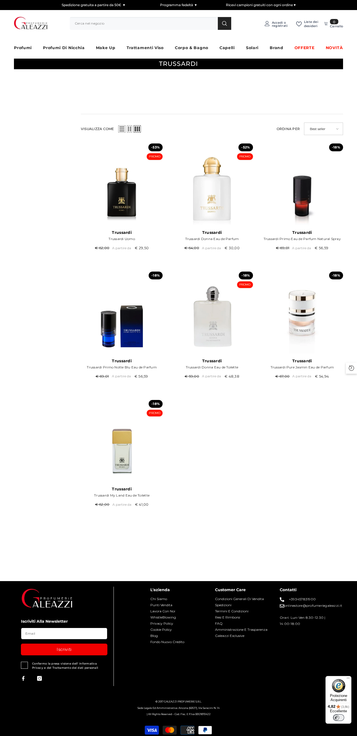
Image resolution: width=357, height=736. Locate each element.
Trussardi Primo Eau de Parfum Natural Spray (302, 239)
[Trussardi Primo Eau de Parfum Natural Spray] (302, 184)
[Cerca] (150, 23)
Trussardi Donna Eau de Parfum (212, 239)
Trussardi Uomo (121, 239)
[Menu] (348, 679)
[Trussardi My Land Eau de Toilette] (122, 441)
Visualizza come (97, 129)
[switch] (338, 717)
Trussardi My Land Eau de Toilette (121, 495)
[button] (122, 129)
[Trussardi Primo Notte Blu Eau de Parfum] (122, 312)
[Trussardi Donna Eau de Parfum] (212, 184)
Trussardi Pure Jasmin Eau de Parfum (302, 367)
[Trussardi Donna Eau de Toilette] (212, 312)
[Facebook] (23, 678)
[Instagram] (39, 678)
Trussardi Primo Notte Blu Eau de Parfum (121, 367)
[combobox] (144, 23)
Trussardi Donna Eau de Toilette (212, 367)
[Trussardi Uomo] (122, 184)
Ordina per (288, 129)
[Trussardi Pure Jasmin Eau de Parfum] (302, 312)
